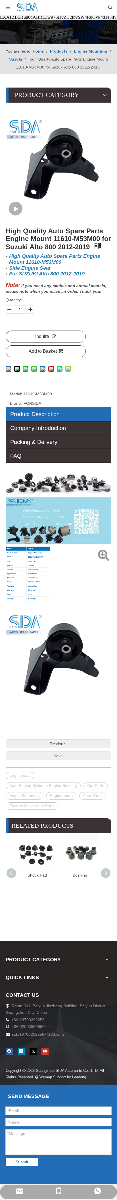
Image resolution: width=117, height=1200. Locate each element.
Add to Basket (43, 351)
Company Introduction (38, 428)
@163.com (54, 1034)
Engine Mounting (24, 795)
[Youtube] (45, 1051)
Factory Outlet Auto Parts (32, 806)
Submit (22, 1162)
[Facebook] (9, 1051)
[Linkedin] (21, 1051)
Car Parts (95, 785)
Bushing (52, 875)
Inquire (42, 336)
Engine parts (61, 795)
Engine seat (20, 775)
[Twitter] (33, 1051)
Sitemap (43, 1077)
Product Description (35, 414)
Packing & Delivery (33, 442)
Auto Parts (92, 795)
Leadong (79, 1077)
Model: (16, 394)
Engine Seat (95, 875)
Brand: (16, 403)
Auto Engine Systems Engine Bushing (43, 785)
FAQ (16, 456)
